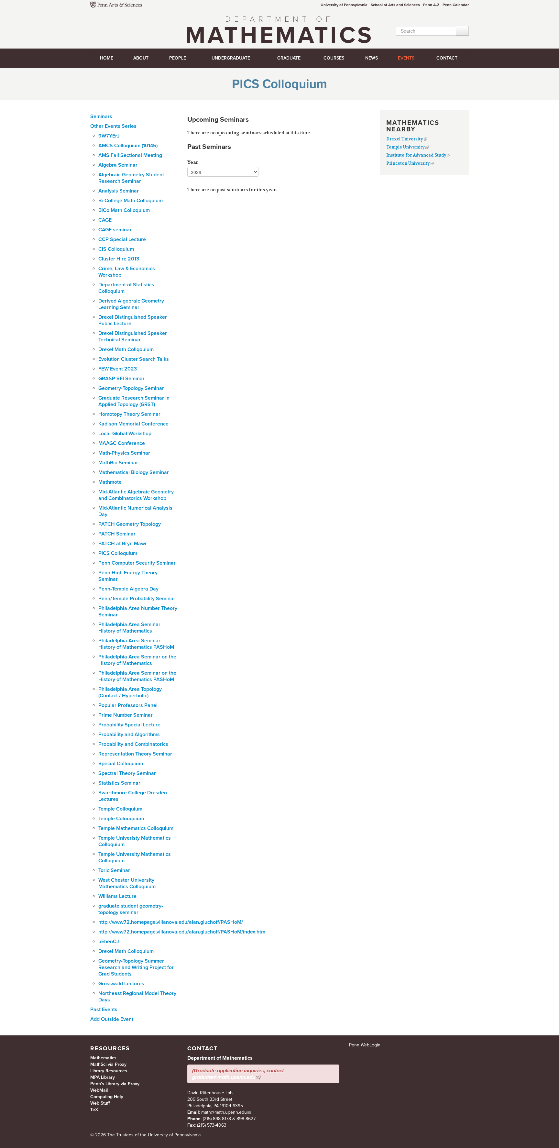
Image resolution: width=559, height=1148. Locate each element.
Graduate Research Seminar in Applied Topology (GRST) (134, 401)
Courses (333, 58)
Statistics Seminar (119, 783)
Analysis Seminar (118, 191)
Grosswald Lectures (121, 983)
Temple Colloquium (120, 809)
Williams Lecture (117, 896)
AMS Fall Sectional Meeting (130, 155)
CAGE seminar (115, 229)
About (140, 58)
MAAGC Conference (121, 443)
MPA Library (102, 1077)
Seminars (101, 116)
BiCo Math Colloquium (124, 210)
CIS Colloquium (116, 249)
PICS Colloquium (117, 553)
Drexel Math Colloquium (126, 951)
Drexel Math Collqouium (126, 349)
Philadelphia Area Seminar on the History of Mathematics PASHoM (137, 676)
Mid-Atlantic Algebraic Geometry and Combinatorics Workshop (136, 495)
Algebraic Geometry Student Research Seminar (131, 177)
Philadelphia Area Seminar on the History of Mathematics (137, 660)
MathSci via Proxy (108, 1064)
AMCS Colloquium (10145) (128, 145)
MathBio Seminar (118, 462)
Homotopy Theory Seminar (129, 414)
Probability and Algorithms (129, 734)
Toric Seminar (114, 870)
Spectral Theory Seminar (127, 773)
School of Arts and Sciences (395, 5)
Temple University (405, 147)
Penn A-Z (431, 5)
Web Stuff (100, 1103)
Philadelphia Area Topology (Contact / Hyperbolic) (130, 692)
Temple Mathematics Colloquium (135, 828)
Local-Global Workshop (124, 433)
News (371, 58)
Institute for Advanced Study (416, 155)
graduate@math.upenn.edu (223, 1077)
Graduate (289, 58)
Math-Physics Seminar (124, 453)
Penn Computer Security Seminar (137, 563)
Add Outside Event (111, 1019)
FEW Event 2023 (117, 369)
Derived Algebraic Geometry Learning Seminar (131, 304)
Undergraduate (231, 58)
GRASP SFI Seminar (121, 378)
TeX (94, 1109)
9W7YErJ (109, 136)
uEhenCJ (108, 941)
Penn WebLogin (364, 1045)
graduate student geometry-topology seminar (130, 909)
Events (406, 58)
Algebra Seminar (117, 165)
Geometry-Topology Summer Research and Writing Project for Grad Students (136, 967)
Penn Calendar (456, 5)
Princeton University (408, 163)
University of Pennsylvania (344, 5)
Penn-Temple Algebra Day (128, 589)
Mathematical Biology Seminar (133, 472)
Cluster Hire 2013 (118, 259)
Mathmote (110, 482)
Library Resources (108, 1071)
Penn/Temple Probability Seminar (136, 598)
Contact (446, 58)
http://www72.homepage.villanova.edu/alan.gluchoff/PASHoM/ (170, 922)
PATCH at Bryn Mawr (122, 543)
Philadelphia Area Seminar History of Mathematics (129, 627)
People (177, 58)
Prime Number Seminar (125, 715)
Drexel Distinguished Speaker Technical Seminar (132, 336)
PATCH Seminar (117, 534)
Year (192, 162)
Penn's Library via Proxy (114, 1084)
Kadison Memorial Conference (133, 424)
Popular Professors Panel (128, 705)
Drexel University (404, 139)
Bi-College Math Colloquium (130, 200)
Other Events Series (113, 126)
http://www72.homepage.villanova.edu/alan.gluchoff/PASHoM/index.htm (181, 932)
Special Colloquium (120, 763)
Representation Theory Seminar (135, 754)
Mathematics (279, 32)
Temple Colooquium (121, 818)
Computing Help (106, 1096)
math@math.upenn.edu (224, 1112)
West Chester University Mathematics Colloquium (127, 883)
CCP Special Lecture (122, 239)
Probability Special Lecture (129, 725)
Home (106, 58)
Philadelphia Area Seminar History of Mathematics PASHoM (136, 643)
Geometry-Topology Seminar (131, 388)
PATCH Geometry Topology (129, 524)
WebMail (99, 1090)
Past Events (103, 1009)
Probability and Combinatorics (133, 744)
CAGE (105, 220)
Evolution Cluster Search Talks (133, 359)
